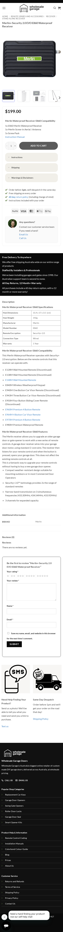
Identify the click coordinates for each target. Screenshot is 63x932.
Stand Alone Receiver (13, 18)
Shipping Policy (40, 718)
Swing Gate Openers (14, 805)
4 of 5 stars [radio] (30, 576)
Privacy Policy (11, 898)
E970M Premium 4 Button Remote (22, 419)
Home (5, 16)
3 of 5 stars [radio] (20, 576)
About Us (9, 866)
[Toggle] (9, 157)
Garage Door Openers (15, 800)
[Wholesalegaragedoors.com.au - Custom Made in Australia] (31, 8)
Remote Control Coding (16, 838)
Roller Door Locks (13, 811)
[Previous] (7, 59)
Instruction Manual (15, 136)
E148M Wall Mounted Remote (20, 379)
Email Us (23, 234)
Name (10, 606)
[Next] (56, 59)
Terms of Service (12, 887)
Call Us (22, 238)
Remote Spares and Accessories (27, 16)
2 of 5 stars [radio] (12, 576)
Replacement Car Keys (15, 794)
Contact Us (10, 903)
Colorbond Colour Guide (16, 849)
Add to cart (38, 145)
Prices (8, 860)
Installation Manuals (14, 843)
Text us (4, 726)
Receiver (50, 16)
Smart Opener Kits (13, 822)
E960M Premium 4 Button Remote (22, 409)
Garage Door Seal (13, 817)
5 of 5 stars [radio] (42, 576)
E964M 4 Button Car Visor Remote (22, 414)
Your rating (12, 571)
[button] (4, 8)
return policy (18, 197)
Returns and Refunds (14, 881)
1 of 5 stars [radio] (7, 576)
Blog (7, 854)
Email (10, 619)
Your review (13, 580)
